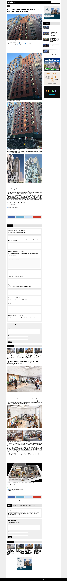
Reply (24, 230)
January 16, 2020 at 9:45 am (14, 297)
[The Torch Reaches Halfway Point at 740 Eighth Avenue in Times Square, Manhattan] (29, 352)
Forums (34, 2)
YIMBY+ (18, 2)
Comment (9, 328)
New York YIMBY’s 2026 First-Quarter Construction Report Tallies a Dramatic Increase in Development (54, 34)
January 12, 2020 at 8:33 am (18, 230)
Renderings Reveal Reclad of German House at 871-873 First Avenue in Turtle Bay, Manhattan (20, 356)
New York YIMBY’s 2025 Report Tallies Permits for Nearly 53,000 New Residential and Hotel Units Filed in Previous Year (54, 52)
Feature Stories (46, 23)
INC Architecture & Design (32, 396)
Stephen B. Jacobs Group (11, 45)
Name (9, 335)
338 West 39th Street (23, 43)
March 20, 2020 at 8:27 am (17, 315)
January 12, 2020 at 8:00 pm (18, 259)
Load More (24, 575)
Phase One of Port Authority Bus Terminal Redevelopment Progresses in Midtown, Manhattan (10, 356)
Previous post (21, 220)
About (22, 2)
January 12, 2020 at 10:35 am (17, 244)
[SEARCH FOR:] (55, 2)
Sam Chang (11, 46)
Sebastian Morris (17, 394)
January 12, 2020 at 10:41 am (17, 251)
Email (8, 338)
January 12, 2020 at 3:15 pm (15, 510)
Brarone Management (27, 45)
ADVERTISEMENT (19, 571)
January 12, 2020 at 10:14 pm (16, 263)
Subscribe (30, 2)
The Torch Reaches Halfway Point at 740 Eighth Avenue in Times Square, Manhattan (28, 356)
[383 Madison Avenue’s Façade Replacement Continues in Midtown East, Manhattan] (38, 352)
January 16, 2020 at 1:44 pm (15, 307)
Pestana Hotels (9, 44)
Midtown (18, 44)
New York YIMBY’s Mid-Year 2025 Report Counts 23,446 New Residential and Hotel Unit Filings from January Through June (54, 46)
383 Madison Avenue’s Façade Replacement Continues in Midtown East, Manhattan (37, 356)
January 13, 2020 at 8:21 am (15, 280)
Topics (26, 2)
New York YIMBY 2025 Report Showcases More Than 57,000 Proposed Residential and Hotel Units (54, 40)
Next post (27, 220)
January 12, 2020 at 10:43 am (17, 271)
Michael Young (10, 42)
